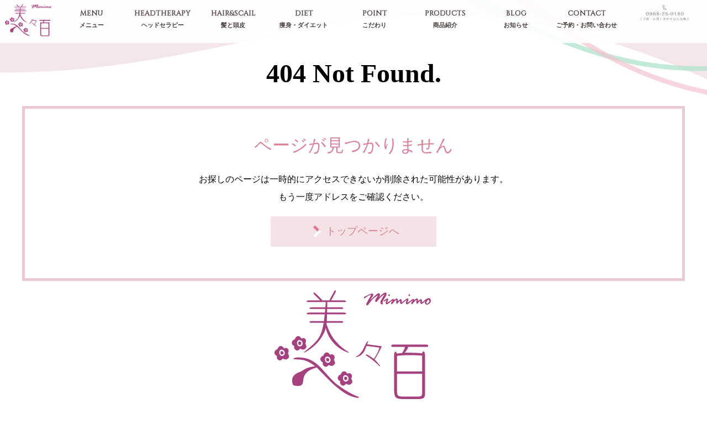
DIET (303, 19)
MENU (92, 19)
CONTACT (586, 19)
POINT (374, 19)
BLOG (516, 19)
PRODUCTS (445, 19)
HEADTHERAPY (162, 19)
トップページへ (362, 231)
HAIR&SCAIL (233, 19)
